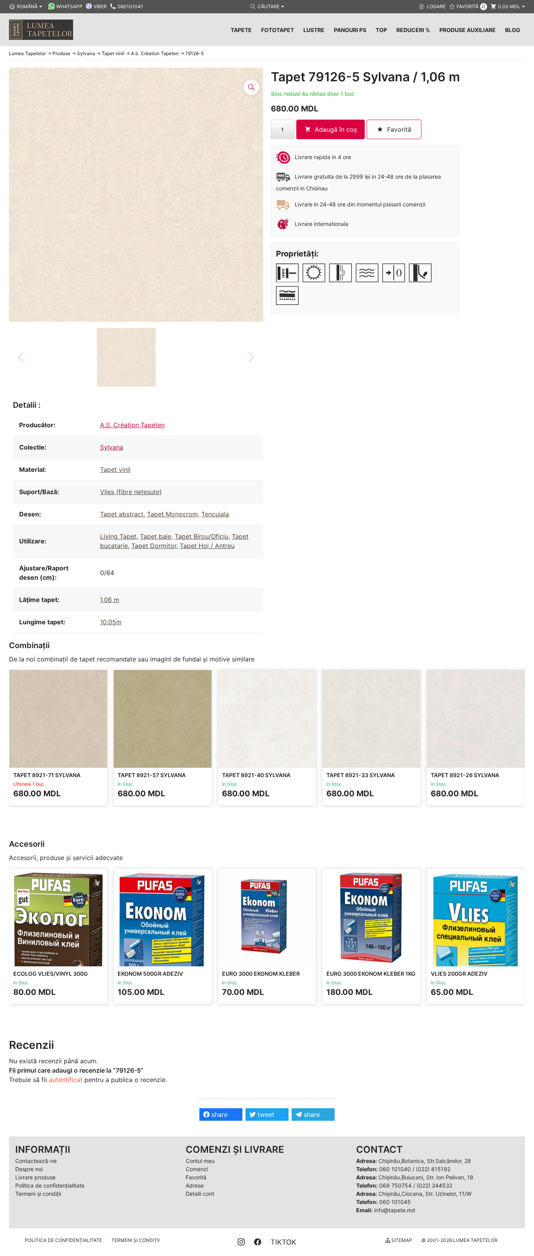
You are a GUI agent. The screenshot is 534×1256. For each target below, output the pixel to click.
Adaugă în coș (336, 129)
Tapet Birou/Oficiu (201, 536)
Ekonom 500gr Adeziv (150, 973)
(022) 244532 (434, 1185)
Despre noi (29, 1169)
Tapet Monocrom (172, 514)
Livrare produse (35, 1177)
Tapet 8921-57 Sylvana (152, 775)
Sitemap (401, 1240)
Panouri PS (350, 30)
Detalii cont (200, 1193)
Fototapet (277, 30)
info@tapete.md (394, 1210)
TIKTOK (283, 1242)
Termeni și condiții (38, 1193)
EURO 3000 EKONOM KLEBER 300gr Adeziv (261, 977)
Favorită (196, 1177)
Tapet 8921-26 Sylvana (465, 775)
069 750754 (395, 1185)
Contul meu (200, 1160)
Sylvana (111, 447)
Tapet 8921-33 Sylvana (360, 775)
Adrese (195, 1185)
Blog (512, 30)
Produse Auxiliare (467, 30)
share (219, 1114)
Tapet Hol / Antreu (207, 546)
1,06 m (109, 600)
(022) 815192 (433, 1169)
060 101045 (395, 1202)
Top (381, 30)
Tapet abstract (121, 514)
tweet (265, 1114)
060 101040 (395, 1169)
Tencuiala (215, 514)
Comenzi (197, 1169)
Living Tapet (118, 536)
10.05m (111, 622)
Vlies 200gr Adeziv (459, 973)
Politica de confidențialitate (49, 1185)
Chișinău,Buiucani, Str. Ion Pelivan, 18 (425, 1177)
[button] (126, 357)
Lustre (313, 30)
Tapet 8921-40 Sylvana (256, 775)
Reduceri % (413, 30)
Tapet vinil (115, 469)
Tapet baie (155, 536)
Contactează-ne (36, 1160)
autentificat (65, 1080)
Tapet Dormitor (153, 546)
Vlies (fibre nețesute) (131, 492)
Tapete (241, 30)
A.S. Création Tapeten (132, 425)
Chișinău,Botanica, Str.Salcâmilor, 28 (424, 1160)
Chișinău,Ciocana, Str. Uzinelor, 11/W (424, 1193)
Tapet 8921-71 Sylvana (47, 775)
